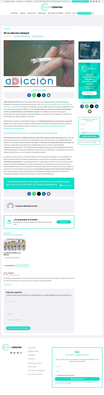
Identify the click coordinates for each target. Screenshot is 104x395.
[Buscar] (92, 13)
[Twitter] (94, 1)
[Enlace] (51, 7)
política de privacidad (93, 133)
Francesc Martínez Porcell (23, 36)
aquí (93, 141)
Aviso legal (32, 366)
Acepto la (90, 133)
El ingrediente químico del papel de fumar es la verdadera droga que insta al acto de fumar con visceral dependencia (37, 183)
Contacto (31, 358)
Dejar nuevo (22, 265)
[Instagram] (99, 1)
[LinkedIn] (96, 1)
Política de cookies (35, 374)
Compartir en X (67, 185)
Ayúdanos (31, 355)
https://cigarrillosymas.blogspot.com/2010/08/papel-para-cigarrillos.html (30, 133)
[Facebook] (91, 1)
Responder (8, 284)
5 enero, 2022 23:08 (14, 275)
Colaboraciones (39, 36)
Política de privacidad (36, 370)
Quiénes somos (33, 351)
